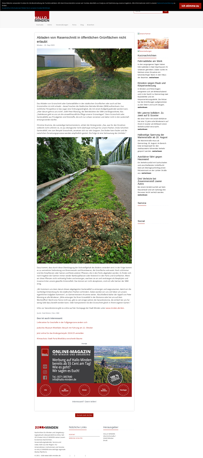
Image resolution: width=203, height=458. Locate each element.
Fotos (74, 25)
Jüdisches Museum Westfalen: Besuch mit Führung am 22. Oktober (65, 328)
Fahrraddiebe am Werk (150, 61)
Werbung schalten (75, 438)
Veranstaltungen (62, 25)
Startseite (39, 25)
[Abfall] (156, 210)
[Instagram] (141, 228)
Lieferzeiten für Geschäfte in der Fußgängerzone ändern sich (62, 322)
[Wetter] (141, 210)
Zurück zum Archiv (84, 415)
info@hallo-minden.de (116, 440)
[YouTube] (156, 228)
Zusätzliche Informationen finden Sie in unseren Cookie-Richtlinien (26, 8)
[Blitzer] (148, 210)
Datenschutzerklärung (165, 3)
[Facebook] (148, 228)
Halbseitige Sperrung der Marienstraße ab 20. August (153, 136)
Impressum (65, 455)
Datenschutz (80, 455)
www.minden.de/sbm (115, 308)
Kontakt (72, 434)
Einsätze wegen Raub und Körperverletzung (152, 84)
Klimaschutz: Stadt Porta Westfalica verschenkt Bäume (59, 338)
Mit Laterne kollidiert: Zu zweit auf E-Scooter (151, 114)
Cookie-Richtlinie (92, 455)
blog (82, 25)
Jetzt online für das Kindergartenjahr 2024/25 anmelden (60, 333)
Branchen (90, 25)
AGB (72, 455)
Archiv (49, 25)
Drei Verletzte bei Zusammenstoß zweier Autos (150, 181)
